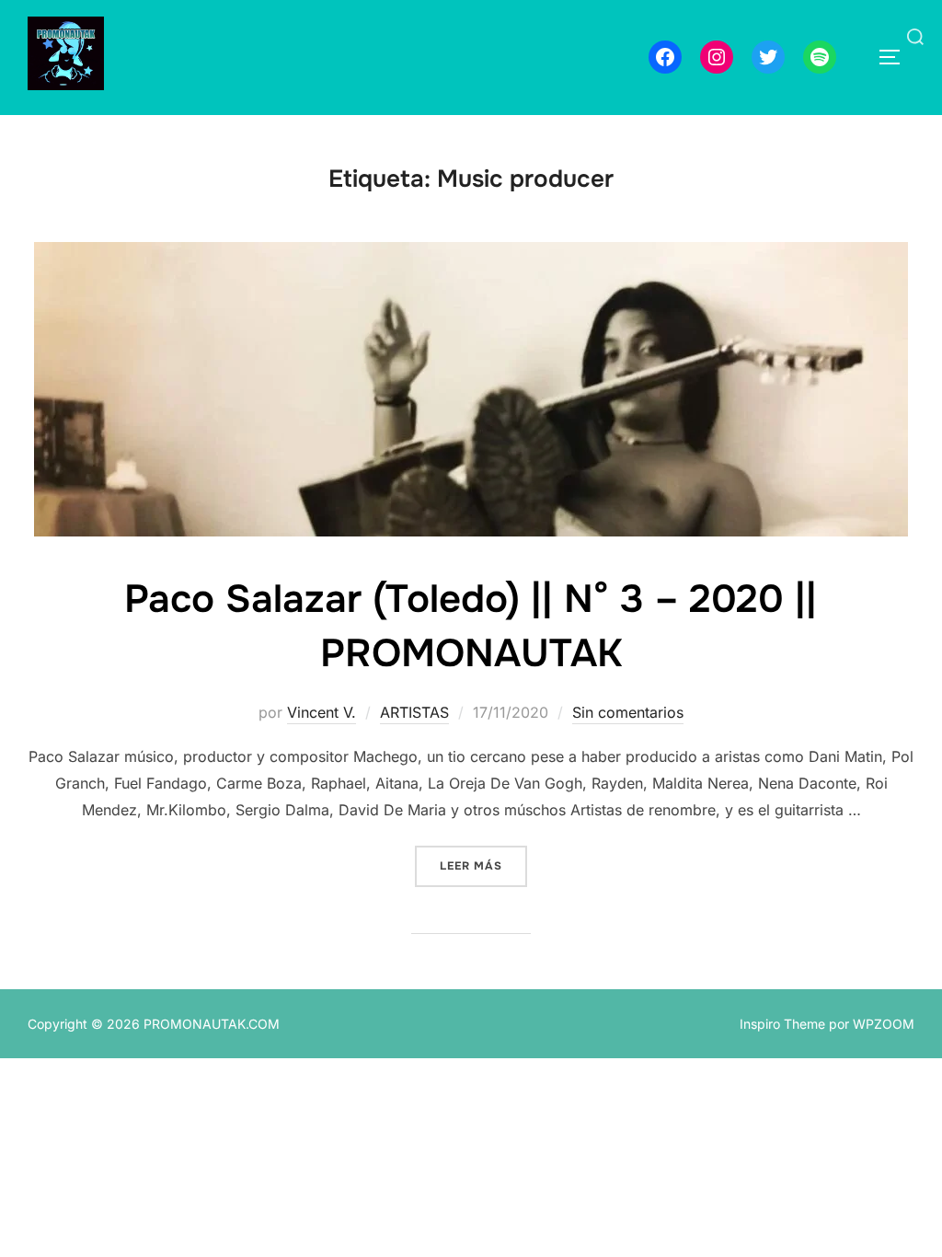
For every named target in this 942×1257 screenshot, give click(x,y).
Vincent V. (321, 712)
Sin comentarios (628, 712)
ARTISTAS (414, 712)
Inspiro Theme (782, 1024)
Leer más (483, 865)
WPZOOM (883, 1024)
